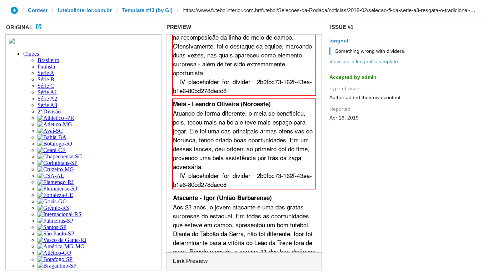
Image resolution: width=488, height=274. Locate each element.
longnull (339, 41)
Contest (38, 10)
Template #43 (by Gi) (147, 10)
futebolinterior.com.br (85, 10)
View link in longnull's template (363, 61)
